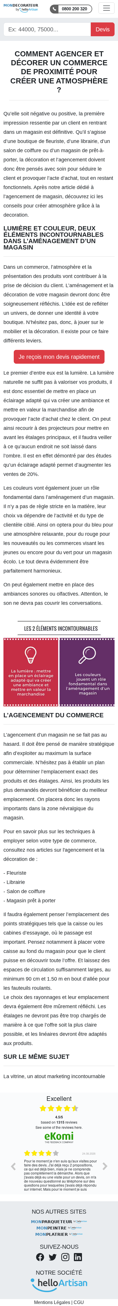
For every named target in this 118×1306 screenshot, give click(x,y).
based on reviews (59, 1119)
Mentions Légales (52, 1302)
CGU (79, 1302)
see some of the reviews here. (59, 1127)
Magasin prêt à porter (31, 900)
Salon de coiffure (26, 891)
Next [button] (105, 1166)
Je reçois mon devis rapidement (59, 357)
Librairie (16, 882)
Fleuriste (16, 873)
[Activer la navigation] (107, 8)
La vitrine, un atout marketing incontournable (54, 1076)
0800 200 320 (74, 8)
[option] (59, 1170)
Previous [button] (12, 1166)
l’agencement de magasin (32, 196)
